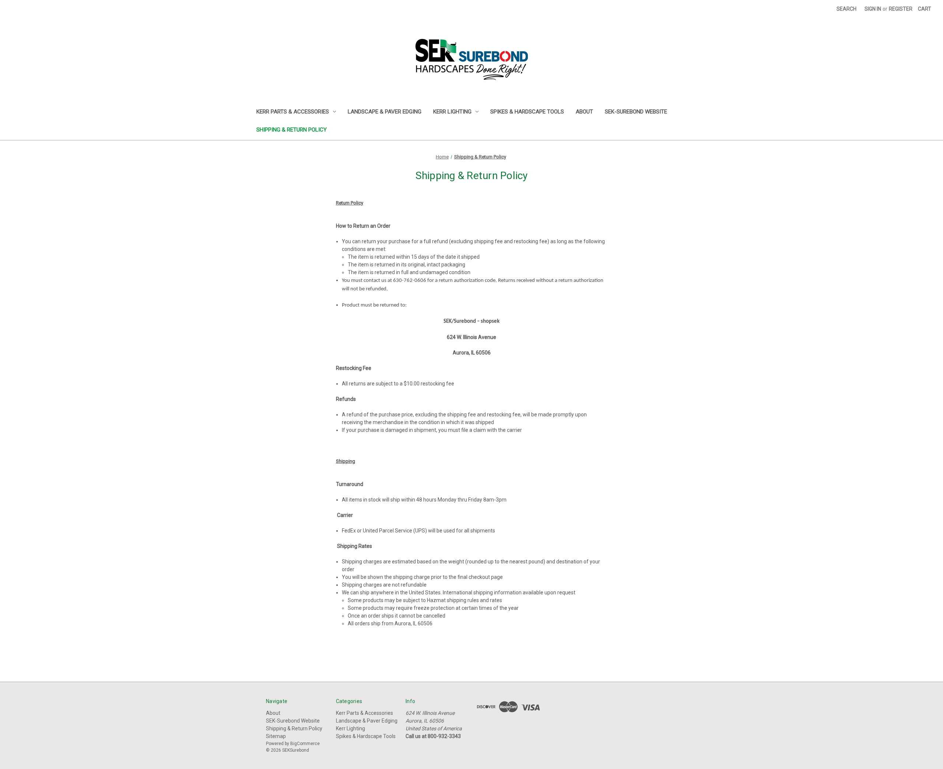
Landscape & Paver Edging (384, 111)
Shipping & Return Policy (291, 129)
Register (900, 9)
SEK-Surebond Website (636, 111)
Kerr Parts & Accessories (292, 111)
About (584, 111)
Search (846, 9)
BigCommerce (305, 743)
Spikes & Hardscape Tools (527, 111)
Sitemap (276, 736)
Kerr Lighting (452, 111)
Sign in (873, 9)
